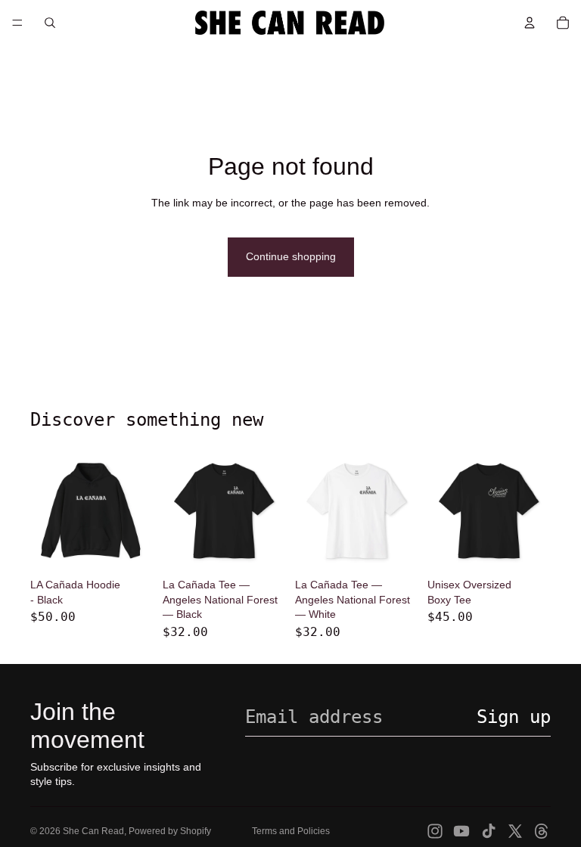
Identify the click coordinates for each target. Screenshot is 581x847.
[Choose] (130, 548)
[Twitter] (515, 831)
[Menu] (17, 22)
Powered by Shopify (170, 831)
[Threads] (542, 831)
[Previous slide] (47, 510)
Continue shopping (291, 256)
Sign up (514, 717)
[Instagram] (435, 831)
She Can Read (93, 831)
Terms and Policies (291, 831)
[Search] (50, 22)
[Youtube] (461, 831)
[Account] (529, 22)
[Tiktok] (489, 831)
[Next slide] (137, 510)
